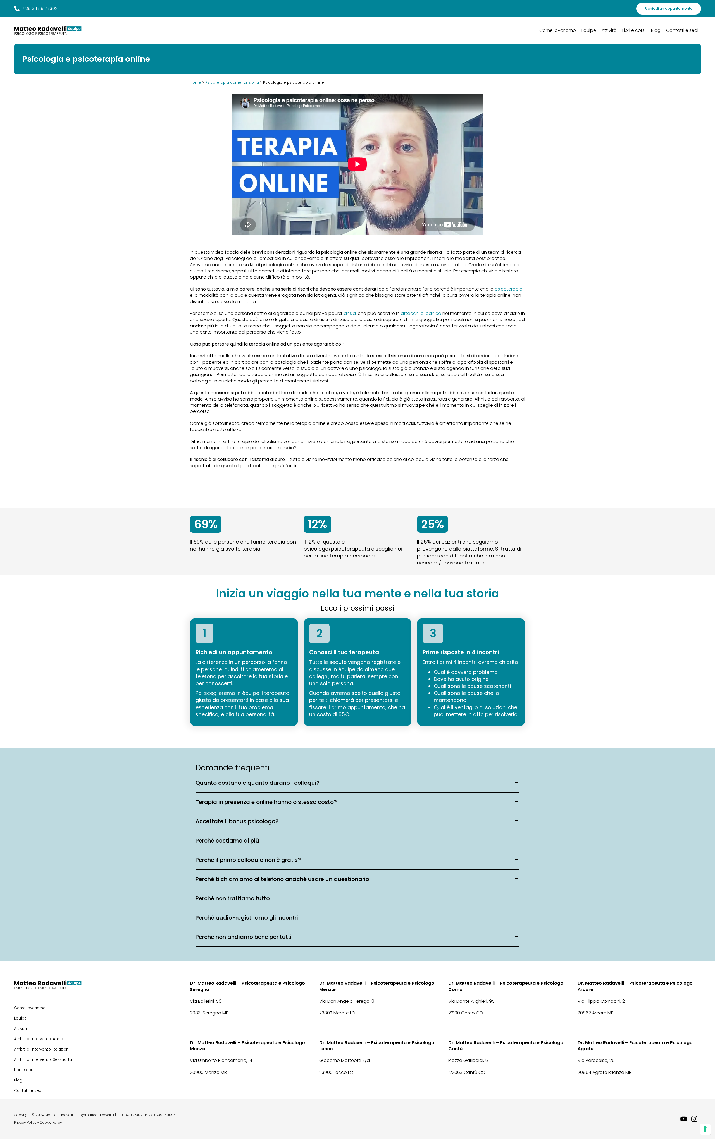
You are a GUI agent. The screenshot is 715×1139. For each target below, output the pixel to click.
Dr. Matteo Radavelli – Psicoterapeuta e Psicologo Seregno (247, 986)
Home (195, 82)
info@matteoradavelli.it (94, 1115)
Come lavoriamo (557, 30)
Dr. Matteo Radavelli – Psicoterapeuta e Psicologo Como (505, 986)
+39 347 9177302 (40, 9)
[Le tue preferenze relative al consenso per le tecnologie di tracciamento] (705, 1129)
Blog (656, 30)
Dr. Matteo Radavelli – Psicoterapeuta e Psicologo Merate (376, 986)
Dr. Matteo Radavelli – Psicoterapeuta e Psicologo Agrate (635, 1046)
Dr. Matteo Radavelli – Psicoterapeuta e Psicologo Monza (247, 1046)
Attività (609, 30)
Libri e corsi (633, 30)
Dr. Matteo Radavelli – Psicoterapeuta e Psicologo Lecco (376, 1046)
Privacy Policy (25, 1122)
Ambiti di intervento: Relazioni (42, 1049)
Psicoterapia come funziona (232, 82)
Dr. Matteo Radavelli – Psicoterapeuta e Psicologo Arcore (635, 986)
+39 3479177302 (129, 1115)
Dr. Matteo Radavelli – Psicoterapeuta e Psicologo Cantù (505, 1046)
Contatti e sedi (682, 30)
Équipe (588, 30)
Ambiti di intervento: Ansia (38, 1039)
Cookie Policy (51, 1122)
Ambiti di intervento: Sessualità (43, 1059)
